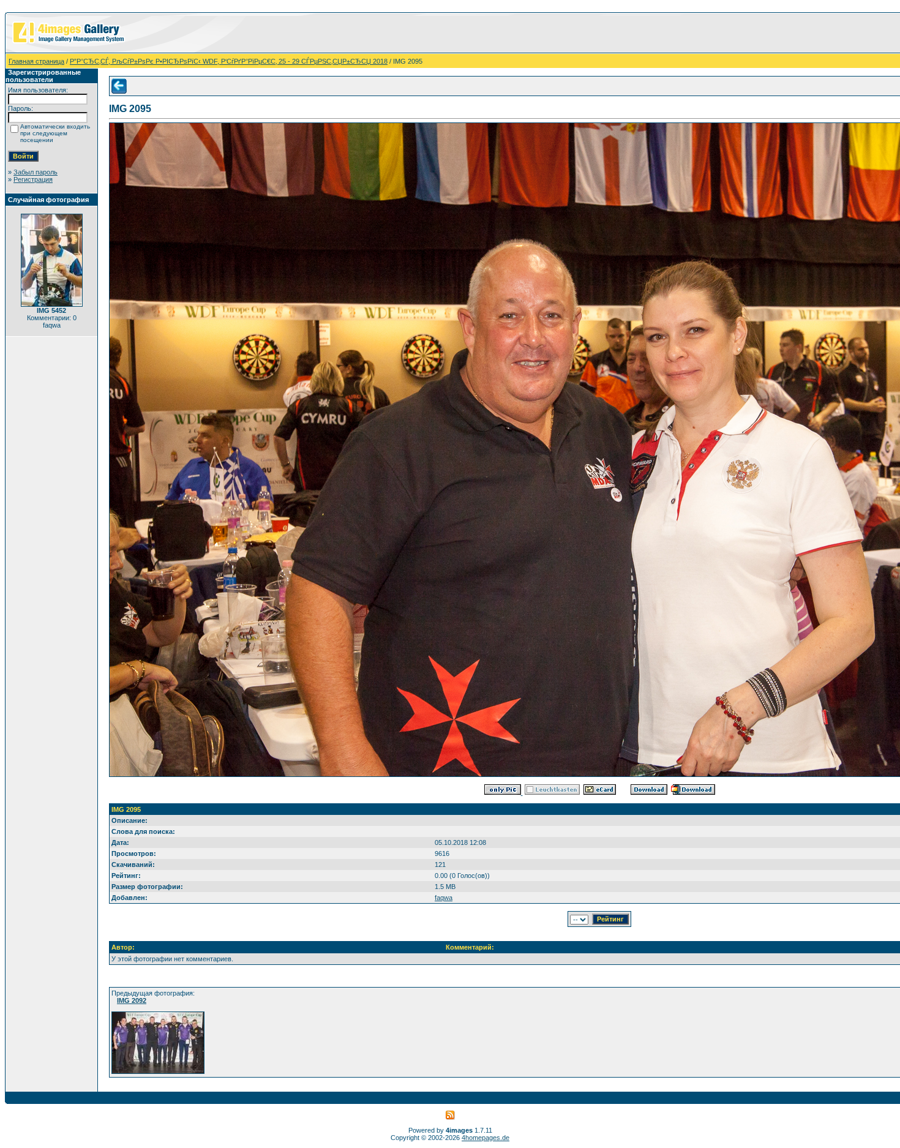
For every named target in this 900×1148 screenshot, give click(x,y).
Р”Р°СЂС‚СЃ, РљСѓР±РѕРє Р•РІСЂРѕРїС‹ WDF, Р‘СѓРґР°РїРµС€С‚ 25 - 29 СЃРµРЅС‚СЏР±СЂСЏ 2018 (229, 61)
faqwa (443, 897)
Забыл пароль (35, 172)
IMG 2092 (131, 1000)
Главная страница (36, 61)
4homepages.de (485, 1137)
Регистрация (33, 179)
